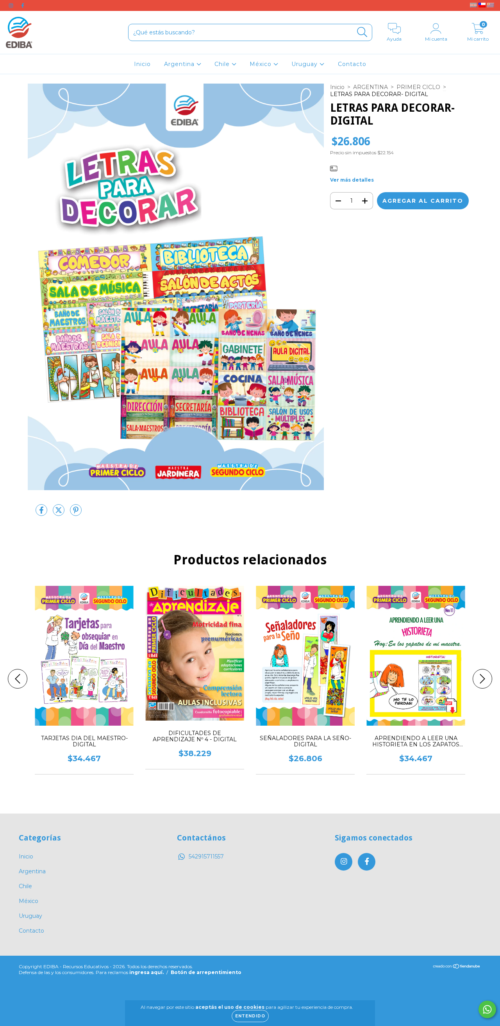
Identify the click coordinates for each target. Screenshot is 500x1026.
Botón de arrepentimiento (206, 972)
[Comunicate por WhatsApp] (487, 1009)
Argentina (180, 64)
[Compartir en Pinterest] (76, 513)
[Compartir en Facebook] (42, 513)
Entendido (250, 1016)
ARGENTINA (370, 87)
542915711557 (206, 856)
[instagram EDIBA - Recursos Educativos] (12, 5)
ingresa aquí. (146, 972)
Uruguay (305, 64)
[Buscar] (362, 32)
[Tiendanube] (456, 967)
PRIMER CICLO (418, 87)
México (261, 64)
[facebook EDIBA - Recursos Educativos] (23, 5)
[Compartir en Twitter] (59, 513)
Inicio (142, 64)
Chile (223, 64)
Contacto (352, 64)
